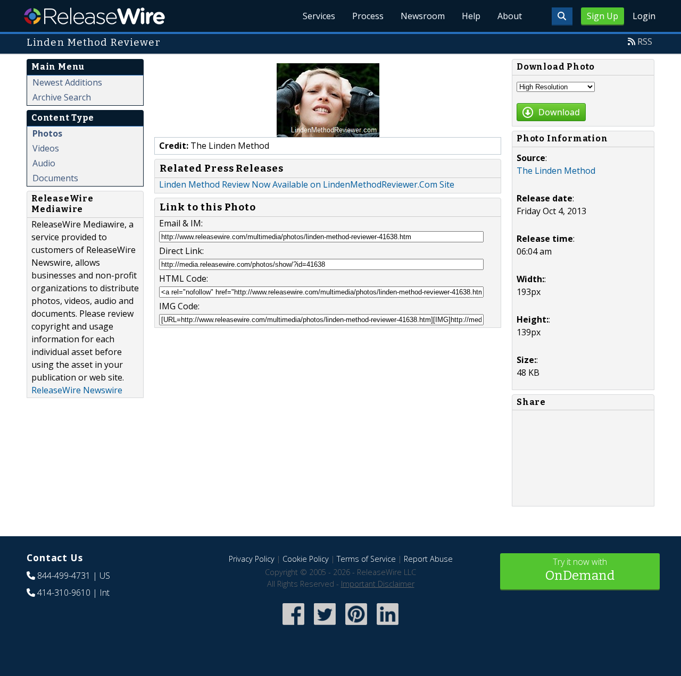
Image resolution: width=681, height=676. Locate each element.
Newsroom (423, 16)
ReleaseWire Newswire (76, 390)
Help (471, 16)
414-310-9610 (63, 592)
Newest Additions (67, 82)
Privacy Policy (252, 559)
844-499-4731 (63, 575)
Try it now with (579, 569)
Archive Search (61, 97)
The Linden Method (556, 170)
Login (644, 16)
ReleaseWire (94, 16)
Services (319, 16)
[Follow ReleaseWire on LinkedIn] (387, 626)
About (509, 16)
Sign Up (602, 16)
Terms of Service (366, 559)
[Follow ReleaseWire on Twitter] (324, 626)
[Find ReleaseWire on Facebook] (293, 626)
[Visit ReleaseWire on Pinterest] (356, 626)
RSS (644, 41)
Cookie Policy (306, 559)
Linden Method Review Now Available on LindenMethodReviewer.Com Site (306, 184)
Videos (45, 148)
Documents (55, 178)
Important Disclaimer (377, 584)
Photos (47, 133)
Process (368, 16)
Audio (43, 163)
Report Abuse (428, 559)
